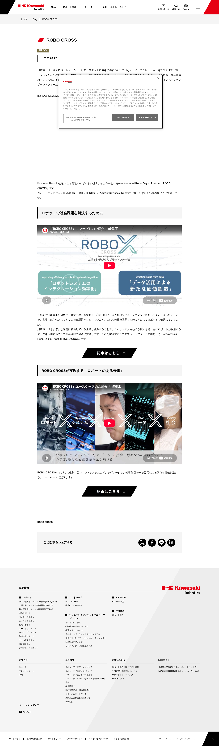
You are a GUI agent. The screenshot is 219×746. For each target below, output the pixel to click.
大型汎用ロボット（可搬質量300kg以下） (37, 605)
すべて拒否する (122, 117)
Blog (35, 19)
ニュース (23, 667)
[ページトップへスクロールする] (210, 739)
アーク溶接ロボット (27, 628)
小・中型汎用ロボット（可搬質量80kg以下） (38, 601)
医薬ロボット (24, 625)
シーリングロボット (27, 632)
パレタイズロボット (27, 617)
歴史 (67, 682)
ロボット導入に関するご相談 (124, 667)
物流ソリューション (74, 630)
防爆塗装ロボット (26, 636)
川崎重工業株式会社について (77, 698)
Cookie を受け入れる (147, 117)
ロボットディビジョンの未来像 (78, 675)
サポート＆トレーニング (122, 675)
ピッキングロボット (27, 621)
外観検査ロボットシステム (76, 626)
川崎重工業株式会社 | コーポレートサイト (176, 667)
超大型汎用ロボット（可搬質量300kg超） (37, 609)
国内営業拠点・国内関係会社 (77, 690)
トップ (24, 19)
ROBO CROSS (45, 522)
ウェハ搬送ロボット (27, 640)
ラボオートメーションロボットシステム (82, 634)
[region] (111, 102)
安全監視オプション (74, 642)
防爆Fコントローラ (73, 605)
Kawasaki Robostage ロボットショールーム (177, 671)
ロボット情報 (69, 7)
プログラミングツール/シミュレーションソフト (85, 638)
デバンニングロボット (28, 648)
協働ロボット (24, 613)
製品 (53, 7)
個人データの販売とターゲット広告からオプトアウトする (81, 118)
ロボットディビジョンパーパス (78, 671)
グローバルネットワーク (76, 694)
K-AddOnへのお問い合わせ (123, 671)
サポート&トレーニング (114, 7)
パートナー (89, 7)
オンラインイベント (27, 671)
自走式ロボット (25, 644)
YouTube (25, 712)
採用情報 (69, 686)
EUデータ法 (117, 678)
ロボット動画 (117, 615)
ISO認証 (68, 702)
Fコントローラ (71, 601)
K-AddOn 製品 (118, 601)
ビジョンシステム (73, 623)
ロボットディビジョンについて (78, 667)
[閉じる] (158, 78)
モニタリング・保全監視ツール (78, 646)
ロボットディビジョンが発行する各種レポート (85, 678)
